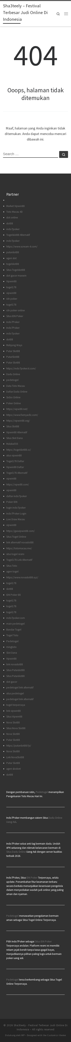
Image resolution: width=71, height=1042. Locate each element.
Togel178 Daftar (15, 461)
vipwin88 (11, 293)
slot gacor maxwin (16, 275)
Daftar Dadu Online (16, 391)
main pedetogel (15, 623)
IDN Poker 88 (13, 595)
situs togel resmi (15, 554)
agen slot (11, 258)
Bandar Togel (13, 629)
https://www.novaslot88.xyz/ (22, 577)
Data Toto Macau (15, 386)
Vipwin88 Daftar (15, 467)
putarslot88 (12, 252)
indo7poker (13, 229)
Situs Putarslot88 (15, 670)
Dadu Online (13, 374)
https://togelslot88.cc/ (18, 449)
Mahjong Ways (14, 345)
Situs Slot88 (12, 426)
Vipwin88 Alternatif (16, 432)
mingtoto (11, 647)
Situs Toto (11, 565)
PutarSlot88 (12, 357)
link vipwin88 (13, 711)
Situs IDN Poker (14, 316)
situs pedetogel (15, 693)
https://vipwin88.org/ (18, 420)
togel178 (11, 287)
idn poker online (15, 310)
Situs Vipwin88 (14, 716)
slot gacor (11, 681)
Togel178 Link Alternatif (19, 560)
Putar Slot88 (13, 351)
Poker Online (13, 403)
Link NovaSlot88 (15, 757)
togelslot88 (12, 264)
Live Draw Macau (15, 519)
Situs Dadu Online (16, 851)
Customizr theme (56, 1035)
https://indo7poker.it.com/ (21, 368)
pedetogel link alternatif (20, 687)
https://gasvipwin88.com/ (20, 531)
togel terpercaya (15, 705)
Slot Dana (11, 652)
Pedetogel (12, 641)
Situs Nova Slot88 (15, 728)
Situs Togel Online (16, 536)
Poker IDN (11, 502)
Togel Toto (12, 635)
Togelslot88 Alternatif (18, 235)
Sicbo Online (13, 397)
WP (23, 1035)
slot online (12, 217)
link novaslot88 (14, 664)
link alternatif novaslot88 (20, 542)
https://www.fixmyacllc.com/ (22, 415)
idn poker (11, 298)
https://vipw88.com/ (17, 484)
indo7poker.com (15, 618)
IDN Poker (31, 877)
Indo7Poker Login (16, 513)
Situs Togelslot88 (15, 270)
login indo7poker (16, 507)
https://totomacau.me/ (19, 548)
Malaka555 (12, 443)
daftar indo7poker (16, 496)
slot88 (9, 223)
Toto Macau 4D (14, 211)
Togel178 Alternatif (16, 473)
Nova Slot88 (13, 722)
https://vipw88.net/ (17, 409)
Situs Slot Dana (14, 438)
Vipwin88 (11, 281)
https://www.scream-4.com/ (21, 246)
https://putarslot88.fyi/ (18, 745)
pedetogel (12, 380)
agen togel (12, 571)
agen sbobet (13, 768)
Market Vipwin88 (15, 206)
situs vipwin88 (14, 455)
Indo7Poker (13, 322)
